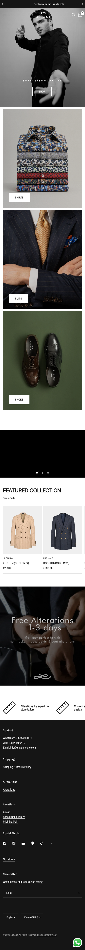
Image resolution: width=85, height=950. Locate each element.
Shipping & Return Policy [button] (17, 767)
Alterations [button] (9, 789)
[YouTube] (26, 843)
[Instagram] (16, 843)
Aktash (6, 812)
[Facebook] (7, 843)
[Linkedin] (53, 843)
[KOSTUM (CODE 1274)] (22, 530)
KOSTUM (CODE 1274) (16, 563)
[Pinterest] (35, 843)
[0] (79, 15)
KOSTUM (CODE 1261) (56, 563)
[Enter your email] (78, 893)
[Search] (73, 15)
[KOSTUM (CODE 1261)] (62, 530)
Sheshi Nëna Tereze (14, 817)
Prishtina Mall (10, 821)
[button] (41, 91)
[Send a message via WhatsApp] (77, 942)
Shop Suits (9, 498)
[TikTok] (44, 843)
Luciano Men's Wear (47, 935)
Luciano (8, 558)
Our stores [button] (9, 859)
